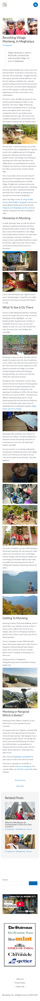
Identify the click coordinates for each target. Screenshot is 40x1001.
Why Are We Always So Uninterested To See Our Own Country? (18, 824)
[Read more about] (20, 841)
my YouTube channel (22, 769)
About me (20, 979)
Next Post (20, 786)
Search (5, 880)
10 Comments (9, 829)
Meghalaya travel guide (22, 757)
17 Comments (9, 851)
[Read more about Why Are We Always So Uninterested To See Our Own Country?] (20, 811)
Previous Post (20, 780)
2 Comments (7, 45)
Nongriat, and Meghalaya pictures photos (18, 208)
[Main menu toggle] (35, 4)
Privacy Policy (20, 983)
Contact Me (20, 987)
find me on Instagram (23, 766)
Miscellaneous (21, 829)
